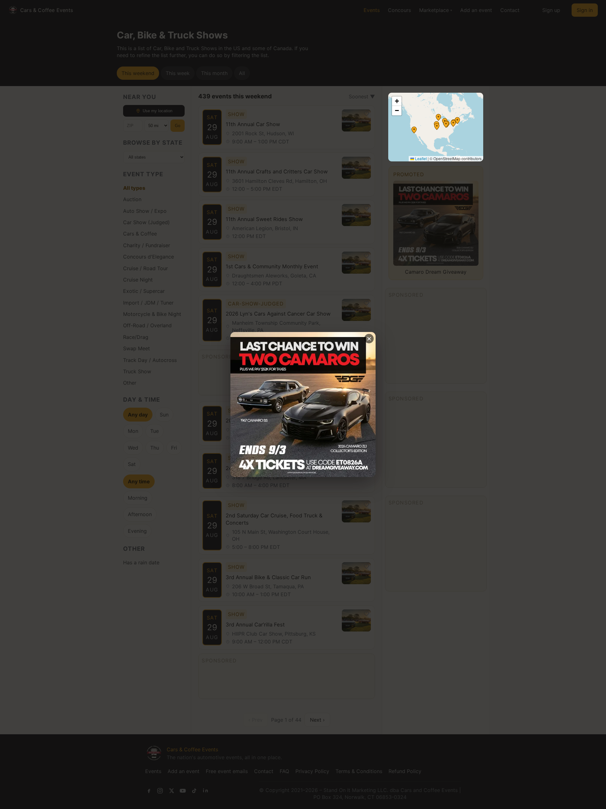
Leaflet (420, 158)
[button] (438, 117)
